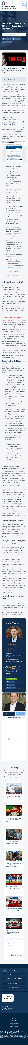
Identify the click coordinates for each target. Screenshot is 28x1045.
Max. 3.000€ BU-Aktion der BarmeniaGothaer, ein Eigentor (13, 887)
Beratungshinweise (14, 1023)
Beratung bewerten (14, 1026)
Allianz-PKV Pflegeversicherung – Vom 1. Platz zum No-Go (14, 909)
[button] (14, 34)
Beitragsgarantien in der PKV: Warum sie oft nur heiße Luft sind (13, 819)
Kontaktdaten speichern (14, 1027)
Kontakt (14, 1018)
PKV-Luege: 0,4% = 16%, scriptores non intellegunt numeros (12, 932)
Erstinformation (14, 1024)
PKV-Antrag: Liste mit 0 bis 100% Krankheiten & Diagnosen (14, 954)
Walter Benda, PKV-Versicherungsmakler (8, 7)
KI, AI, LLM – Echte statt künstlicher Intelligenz (12, 842)
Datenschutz (14, 1020)
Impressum (14, 1021)
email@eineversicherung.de (13, 267)
